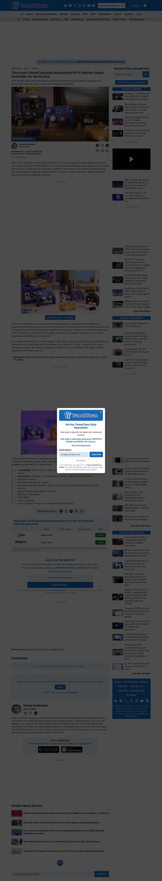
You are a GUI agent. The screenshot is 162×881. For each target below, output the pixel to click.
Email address (65, 450)
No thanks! (81, 460)
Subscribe (96, 454)
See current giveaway (81, 445)
